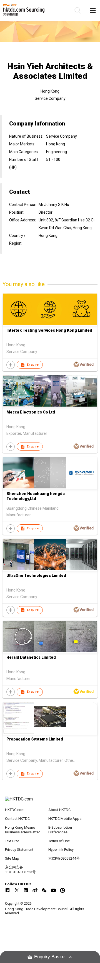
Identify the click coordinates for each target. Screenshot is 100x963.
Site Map (12, 858)
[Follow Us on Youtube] (53, 890)
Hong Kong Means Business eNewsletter (22, 829)
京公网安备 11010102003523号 (20, 869)
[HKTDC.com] (50, 802)
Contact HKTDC (17, 819)
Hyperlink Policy (61, 849)
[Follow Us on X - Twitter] (16, 890)
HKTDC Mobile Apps (64, 819)
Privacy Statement (19, 849)
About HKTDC (59, 810)
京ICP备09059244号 (64, 858)
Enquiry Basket (50, 956)
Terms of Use (59, 841)
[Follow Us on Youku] (62, 890)
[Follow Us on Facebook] (7, 890)
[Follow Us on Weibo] (35, 890)
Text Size (12, 841)
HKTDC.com (14, 810)
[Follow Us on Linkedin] (25, 890)
